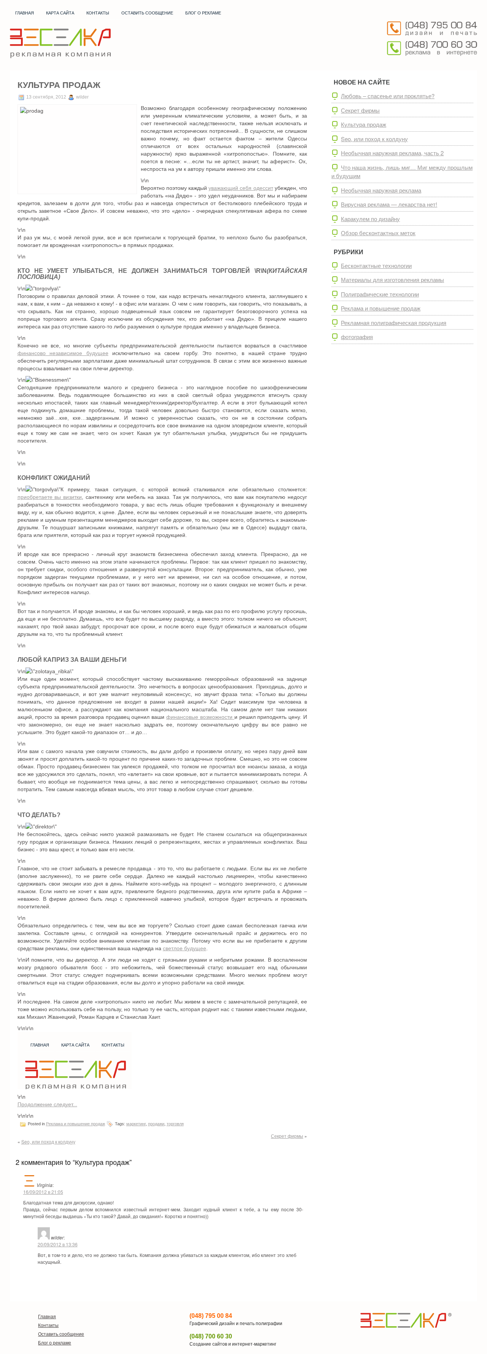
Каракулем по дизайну (370, 219)
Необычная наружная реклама (381, 190)
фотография (357, 337)
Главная (24, 13)
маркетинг (136, 1123)
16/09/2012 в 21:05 (43, 1191)
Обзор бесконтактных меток (378, 233)
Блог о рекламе (203, 13)
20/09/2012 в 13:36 (58, 1244)
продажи (156, 1123)
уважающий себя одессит (240, 188)
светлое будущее (184, 948)
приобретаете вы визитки (50, 497)
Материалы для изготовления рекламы (392, 280)
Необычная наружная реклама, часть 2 (392, 153)
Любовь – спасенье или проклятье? (387, 96)
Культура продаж (363, 124)
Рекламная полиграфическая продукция (393, 323)
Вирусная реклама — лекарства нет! (389, 204)
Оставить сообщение (147, 13)
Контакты (97, 13)
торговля (175, 1123)
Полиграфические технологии (380, 294)
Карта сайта (60, 13)
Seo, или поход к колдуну (48, 1141)
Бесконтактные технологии (376, 265)
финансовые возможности (200, 717)
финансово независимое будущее (63, 353)
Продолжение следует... (47, 1104)
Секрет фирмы (287, 1136)
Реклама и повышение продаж (75, 1123)
